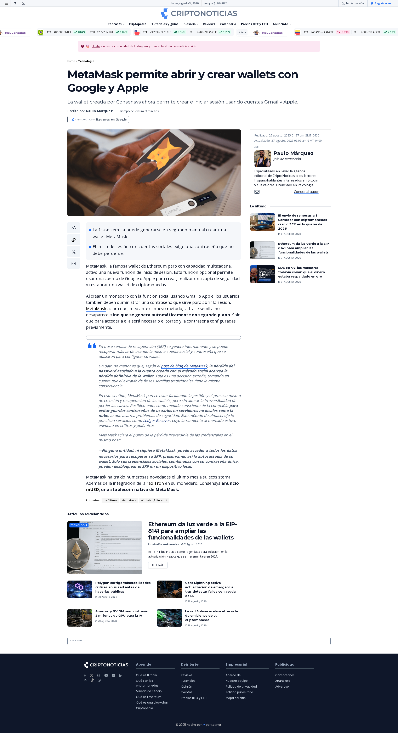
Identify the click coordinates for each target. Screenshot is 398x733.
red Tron (155, 483)
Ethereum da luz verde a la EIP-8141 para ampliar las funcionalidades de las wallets (192, 531)
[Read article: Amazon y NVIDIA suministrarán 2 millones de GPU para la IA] (79, 618)
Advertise (282, 686)
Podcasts (115, 24)
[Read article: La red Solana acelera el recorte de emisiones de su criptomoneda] (169, 618)
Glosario (189, 24)
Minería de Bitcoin (149, 691)
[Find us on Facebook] (85, 675)
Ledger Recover (156, 420)
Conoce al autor (306, 191)
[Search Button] (15, 3)
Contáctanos (285, 675)
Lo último (110, 500)
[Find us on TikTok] (92, 680)
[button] (73, 245)
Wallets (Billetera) (154, 500)
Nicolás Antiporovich (165, 544)
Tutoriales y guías (164, 24)
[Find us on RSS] (85, 680)
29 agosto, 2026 (197, 601)
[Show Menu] (6, 3)
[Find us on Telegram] (113, 675)
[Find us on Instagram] (98, 675)
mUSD (92, 489)
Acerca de (233, 675)
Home (71, 61)
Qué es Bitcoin (146, 675)
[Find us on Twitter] (91, 675)
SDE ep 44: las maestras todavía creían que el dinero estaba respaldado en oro (301, 271)
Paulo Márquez (99, 111)
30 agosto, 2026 (107, 597)
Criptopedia (137, 24)
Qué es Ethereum (148, 697)
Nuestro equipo (237, 681)
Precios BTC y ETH (254, 24)
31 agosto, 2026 (192, 544)
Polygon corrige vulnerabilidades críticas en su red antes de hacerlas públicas (123, 587)
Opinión (186, 686)
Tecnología (86, 61)
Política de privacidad (241, 686)
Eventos (186, 692)
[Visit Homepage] (199, 13)
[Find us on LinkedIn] (120, 675)
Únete (96, 46)
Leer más (159, 564)
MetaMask (96, 308)
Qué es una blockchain (152, 702)
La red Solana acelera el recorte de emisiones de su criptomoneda (211, 615)
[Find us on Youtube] (106, 675)
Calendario (228, 24)
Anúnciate (280, 24)
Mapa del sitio (236, 698)
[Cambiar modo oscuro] (23, 3)
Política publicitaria (239, 692)
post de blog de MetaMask (184, 365)
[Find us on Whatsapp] (99, 680)
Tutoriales (188, 681)
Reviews (209, 24)
